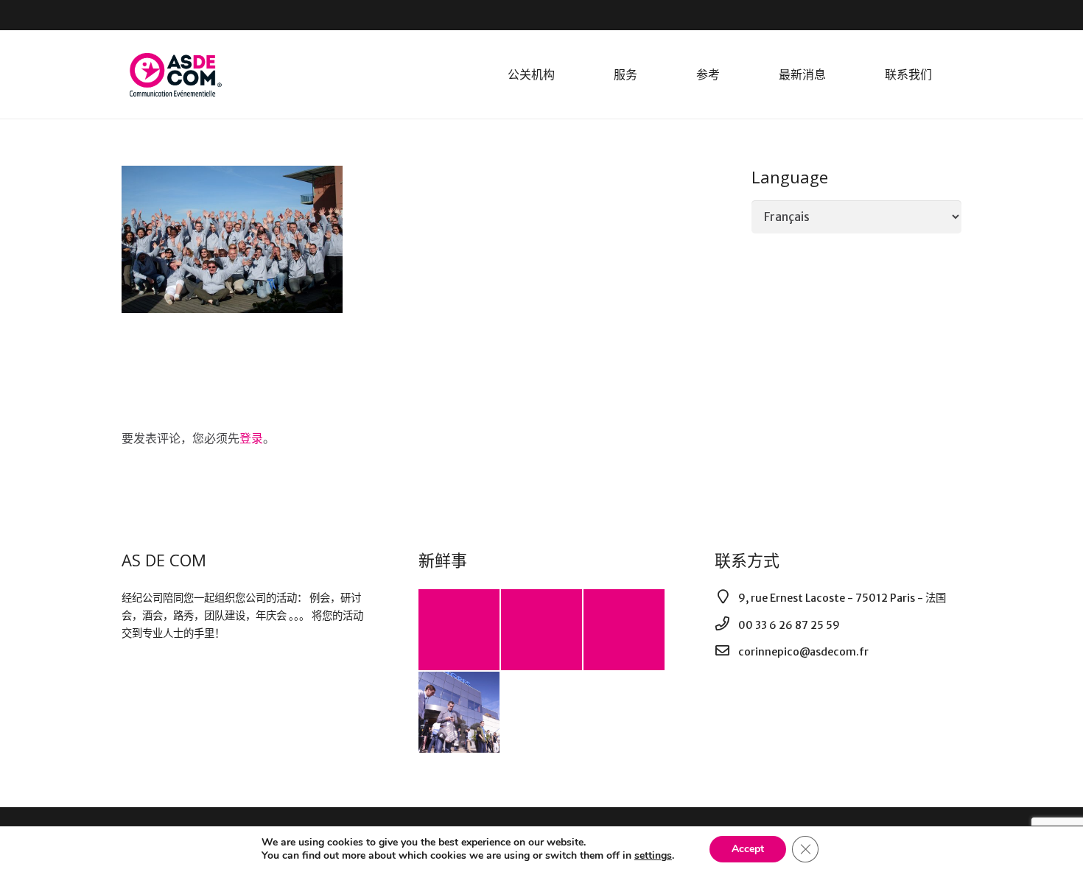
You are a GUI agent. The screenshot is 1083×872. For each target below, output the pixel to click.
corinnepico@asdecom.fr (803, 651)
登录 (251, 438)
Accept (748, 849)
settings (653, 855)
